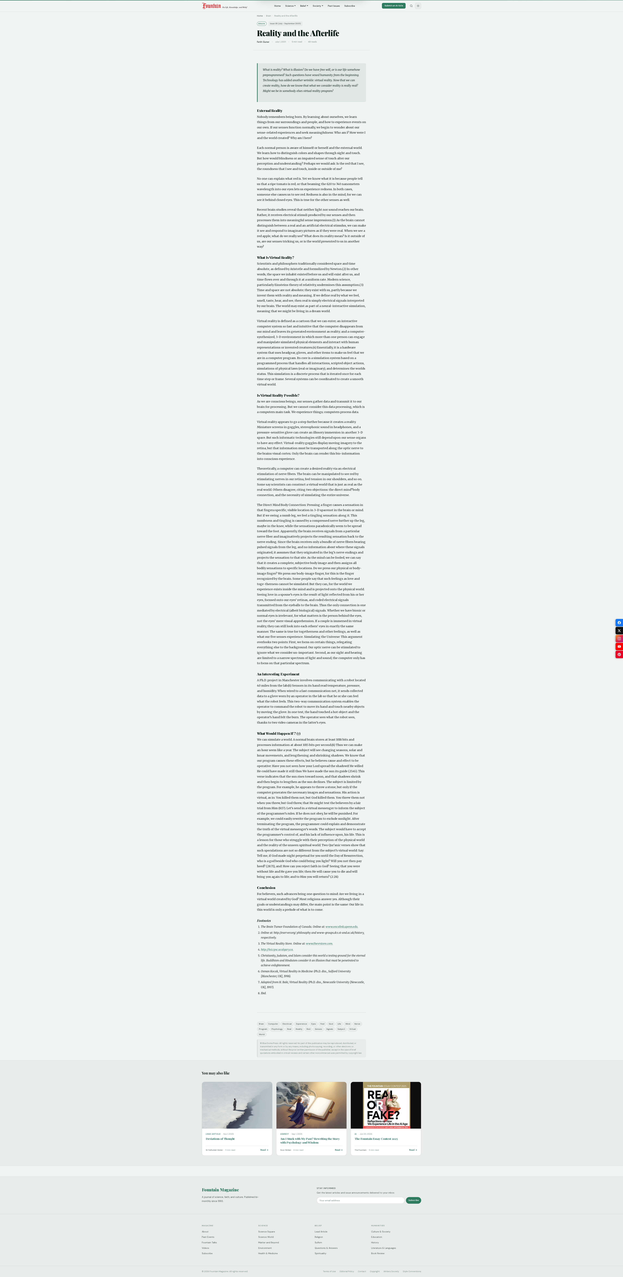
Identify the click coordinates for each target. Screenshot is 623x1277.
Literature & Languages (383, 1248)
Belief (303, 5)
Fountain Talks (209, 1242)
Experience (301, 1024)
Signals (329, 1029)
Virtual (352, 1029)
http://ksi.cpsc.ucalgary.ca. (277, 949)
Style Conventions (412, 1271)
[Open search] (411, 6)
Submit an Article (394, 5)
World (262, 1034)
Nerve (357, 1024)
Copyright (375, 1271)
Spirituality (320, 1253)
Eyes (313, 1024)
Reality (299, 1029)
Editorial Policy (347, 1271)
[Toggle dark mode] (418, 6)
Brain (261, 1024)
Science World (266, 1236)
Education (376, 1236)
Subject (341, 1029)
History (375, 1242)
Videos (205, 1248)
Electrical (287, 1024)
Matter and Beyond (268, 1242)
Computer (273, 1024)
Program (263, 1029)
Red (308, 1029)
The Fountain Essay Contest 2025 (376, 1138)
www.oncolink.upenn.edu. (342, 927)
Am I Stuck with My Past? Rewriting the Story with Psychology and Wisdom (310, 1140)
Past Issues (334, 5)
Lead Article (321, 1231)
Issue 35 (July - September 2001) (285, 23)
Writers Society (391, 1271)
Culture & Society (380, 1231)
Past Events (208, 1236)
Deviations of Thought (220, 1138)
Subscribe (349, 5)
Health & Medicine (268, 1253)
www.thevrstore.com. (319, 943)
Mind (348, 1024)
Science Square (266, 1231)
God (331, 1024)
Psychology (277, 1029)
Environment (265, 1248)
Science (289, 5)
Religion (319, 1236)
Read (263, 1150)
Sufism (318, 1242)
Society (317, 5)
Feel (322, 1024)
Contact (362, 1271)
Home (277, 5)
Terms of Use (329, 1271)
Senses (318, 1029)
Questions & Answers (326, 1248)
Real (289, 1029)
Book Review (378, 1253)
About (205, 1231)
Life (339, 1024)
